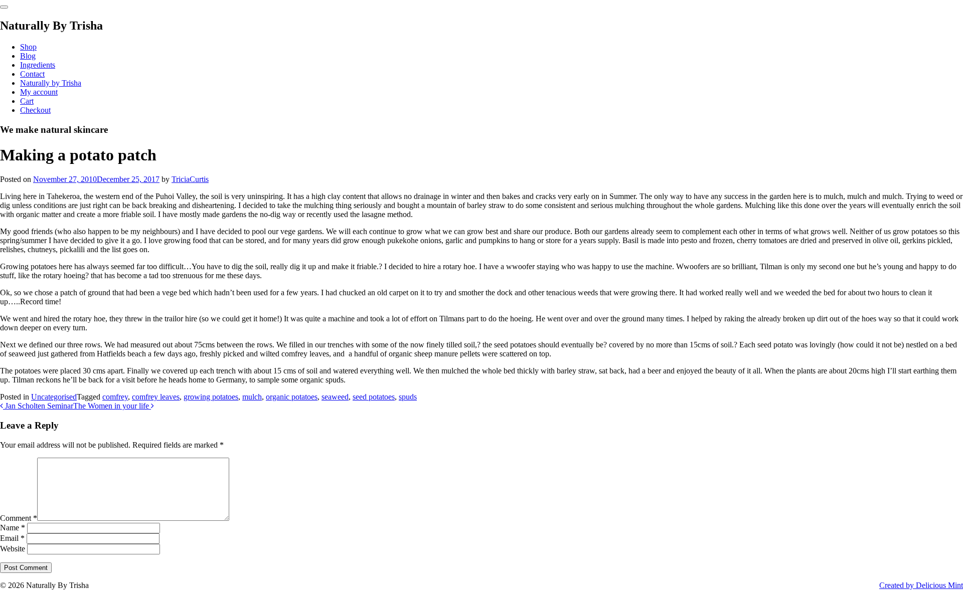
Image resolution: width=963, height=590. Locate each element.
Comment (18, 518)
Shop (28, 47)
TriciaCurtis (190, 179)
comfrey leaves (156, 396)
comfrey (115, 396)
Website (12, 548)
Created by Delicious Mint (921, 585)
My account (39, 92)
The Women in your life (112, 406)
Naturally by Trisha (50, 83)
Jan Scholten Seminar (38, 406)
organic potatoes (291, 396)
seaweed (335, 396)
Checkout (35, 110)
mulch (252, 396)
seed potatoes (374, 396)
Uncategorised (54, 396)
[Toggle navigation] (4, 7)
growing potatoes (211, 396)
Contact (32, 74)
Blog (28, 56)
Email (12, 538)
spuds (408, 396)
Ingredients (37, 65)
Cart (27, 101)
